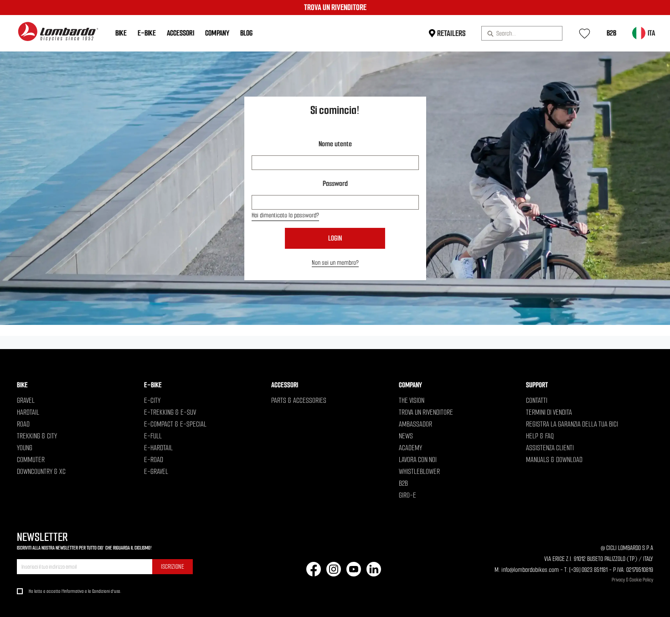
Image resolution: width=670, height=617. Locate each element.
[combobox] (518, 33)
